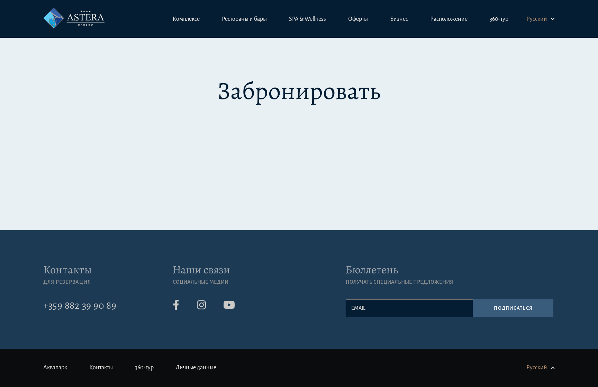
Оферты (358, 19)
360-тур (499, 19)
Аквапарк (55, 367)
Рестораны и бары (244, 19)
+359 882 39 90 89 (80, 305)
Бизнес (399, 19)
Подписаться (513, 308)
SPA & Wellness (307, 19)
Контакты (67, 269)
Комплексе (186, 19)
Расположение (449, 19)
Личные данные (196, 367)
